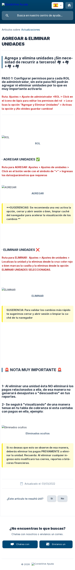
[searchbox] (37, 15)
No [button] (62, 498)
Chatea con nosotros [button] (22, 545)
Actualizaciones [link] (30, 29)
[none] (15, 5)
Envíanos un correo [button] (59, 545)
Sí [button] (52, 498)
